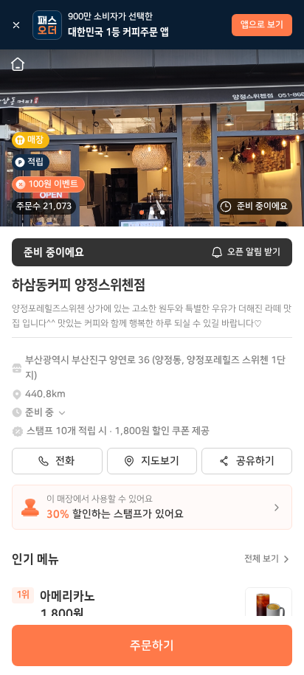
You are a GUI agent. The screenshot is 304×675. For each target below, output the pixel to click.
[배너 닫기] (16, 25)
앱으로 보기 (262, 25)
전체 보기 (261, 559)
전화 (65, 461)
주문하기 (152, 645)
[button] (46, 412)
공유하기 (255, 461)
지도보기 (160, 461)
